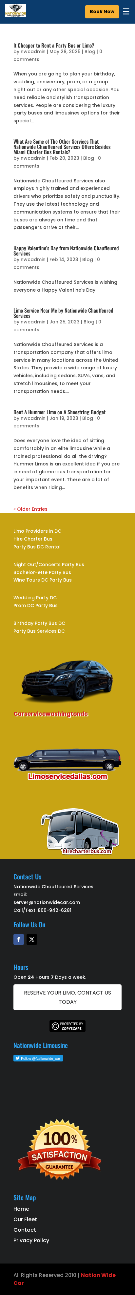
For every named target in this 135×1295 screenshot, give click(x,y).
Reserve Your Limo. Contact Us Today (67, 997)
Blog (90, 51)
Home (21, 1209)
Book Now (102, 11)
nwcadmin (33, 51)
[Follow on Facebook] (18, 939)
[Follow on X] (32, 939)
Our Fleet (25, 1219)
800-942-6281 (54, 910)
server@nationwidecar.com (46, 902)
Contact (24, 1230)
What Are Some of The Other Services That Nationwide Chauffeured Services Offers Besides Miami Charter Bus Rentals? (61, 146)
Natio (89, 1275)
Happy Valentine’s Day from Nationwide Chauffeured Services (66, 250)
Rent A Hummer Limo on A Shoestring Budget (59, 412)
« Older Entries (30, 509)
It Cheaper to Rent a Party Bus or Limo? (53, 45)
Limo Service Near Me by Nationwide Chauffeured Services (63, 312)
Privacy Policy (31, 1240)
